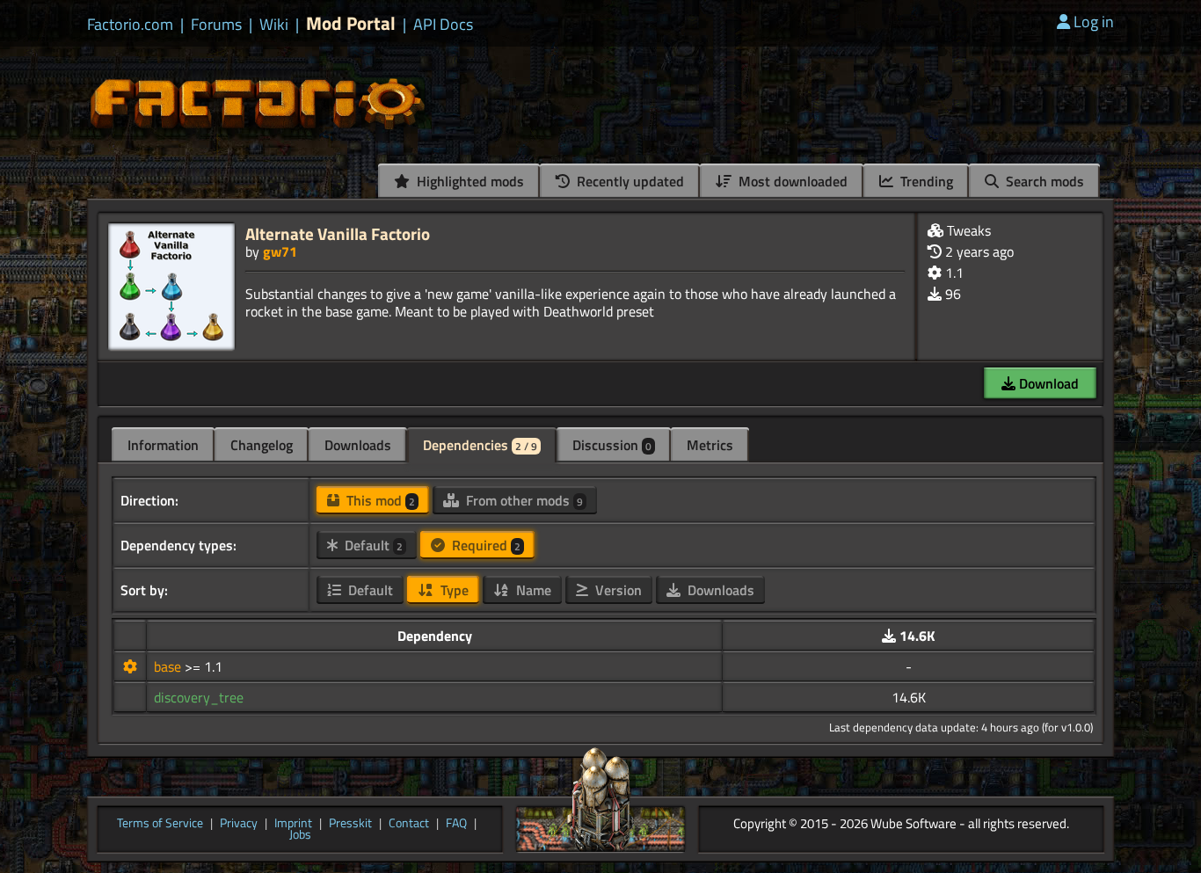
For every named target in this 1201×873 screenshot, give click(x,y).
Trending (925, 181)
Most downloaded (791, 181)
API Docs (443, 25)
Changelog (261, 444)
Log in (1094, 21)
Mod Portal (351, 23)
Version (617, 589)
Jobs (300, 835)
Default (372, 545)
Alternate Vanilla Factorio (337, 233)
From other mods (522, 500)
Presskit (350, 824)
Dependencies (480, 444)
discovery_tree (199, 697)
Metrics (710, 444)
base (169, 666)
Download (1047, 383)
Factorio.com (130, 25)
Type (453, 589)
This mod (379, 500)
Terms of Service (160, 824)
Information (163, 444)
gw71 (280, 251)
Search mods (1043, 181)
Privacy (239, 824)
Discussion (611, 444)
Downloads (357, 444)
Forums (216, 25)
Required (484, 545)
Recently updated (628, 181)
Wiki (273, 25)
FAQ (456, 824)
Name (532, 589)
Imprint (293, 824)
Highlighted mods (468, 181)
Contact (409, 824)
